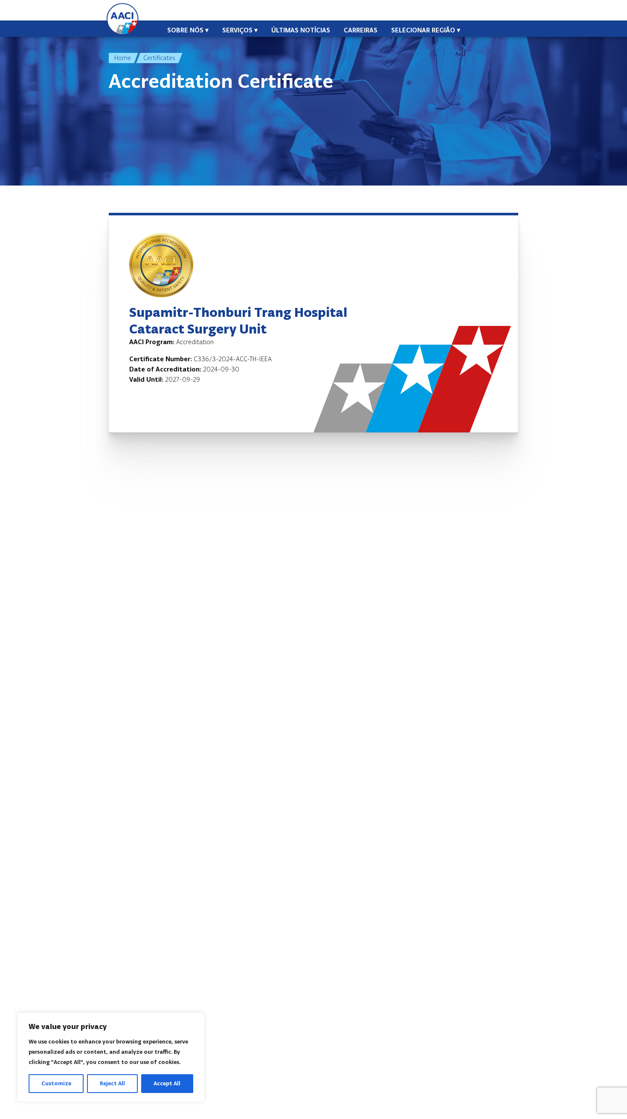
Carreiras (360, 30)
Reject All (112, 1083)
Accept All (167, 1083)
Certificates (159, 58)
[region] (111, 1057)
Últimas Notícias (300, 30)
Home (122, 58)
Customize (56, 1083)
